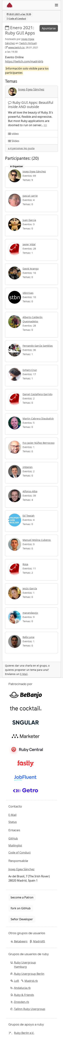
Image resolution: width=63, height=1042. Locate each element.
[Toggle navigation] (56, 5)
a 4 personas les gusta (21, 148)
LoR (16, 981)
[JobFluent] (25, 777)
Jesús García (30, 588)
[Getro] (25, 791)
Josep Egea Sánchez (31, 89)
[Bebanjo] (25, 695)
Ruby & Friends (24, 995)
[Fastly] (25, 763)
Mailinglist (15, 845)
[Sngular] (25, 722)
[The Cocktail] (25, 708)
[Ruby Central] (25, 749)
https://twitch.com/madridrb (24, 61)
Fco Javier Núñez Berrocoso (38, 442)
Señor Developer (22, 919)
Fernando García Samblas (38, 345)
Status (12, 822)
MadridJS (39, 941)
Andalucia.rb (22, 988)
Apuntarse (49, 28)
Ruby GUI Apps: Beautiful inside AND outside (30, 104)
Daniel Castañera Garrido (37, 394)
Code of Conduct (17, 18)
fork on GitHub (21, 908)
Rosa (25, 564)
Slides (15, 141)
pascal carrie (30, 195)
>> (45, 125)
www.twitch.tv (16, 47)
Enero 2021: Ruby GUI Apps (20, 30)
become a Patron (22, 897)
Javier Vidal (29, 244)
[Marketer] (25, 736)
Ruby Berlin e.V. (24, 1033)
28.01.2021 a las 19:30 (20, 14)
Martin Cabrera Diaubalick (38, 418)
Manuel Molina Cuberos (37, 540)
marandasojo (30, 612)
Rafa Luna (28, 637)
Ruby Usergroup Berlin (29, 974)
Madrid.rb (31, 981)
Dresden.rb (21, 1002)
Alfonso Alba (30, 491)
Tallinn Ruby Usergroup (29, 1009)
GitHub (13, 838)
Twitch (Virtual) (28, 43)
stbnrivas (28, 293)
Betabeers (20, 941)
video (15, 134)
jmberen (28, 467)
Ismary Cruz (30, 370)
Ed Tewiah (28, 515)
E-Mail (23, 674)
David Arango (30, 268)
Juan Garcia (29, 220)
